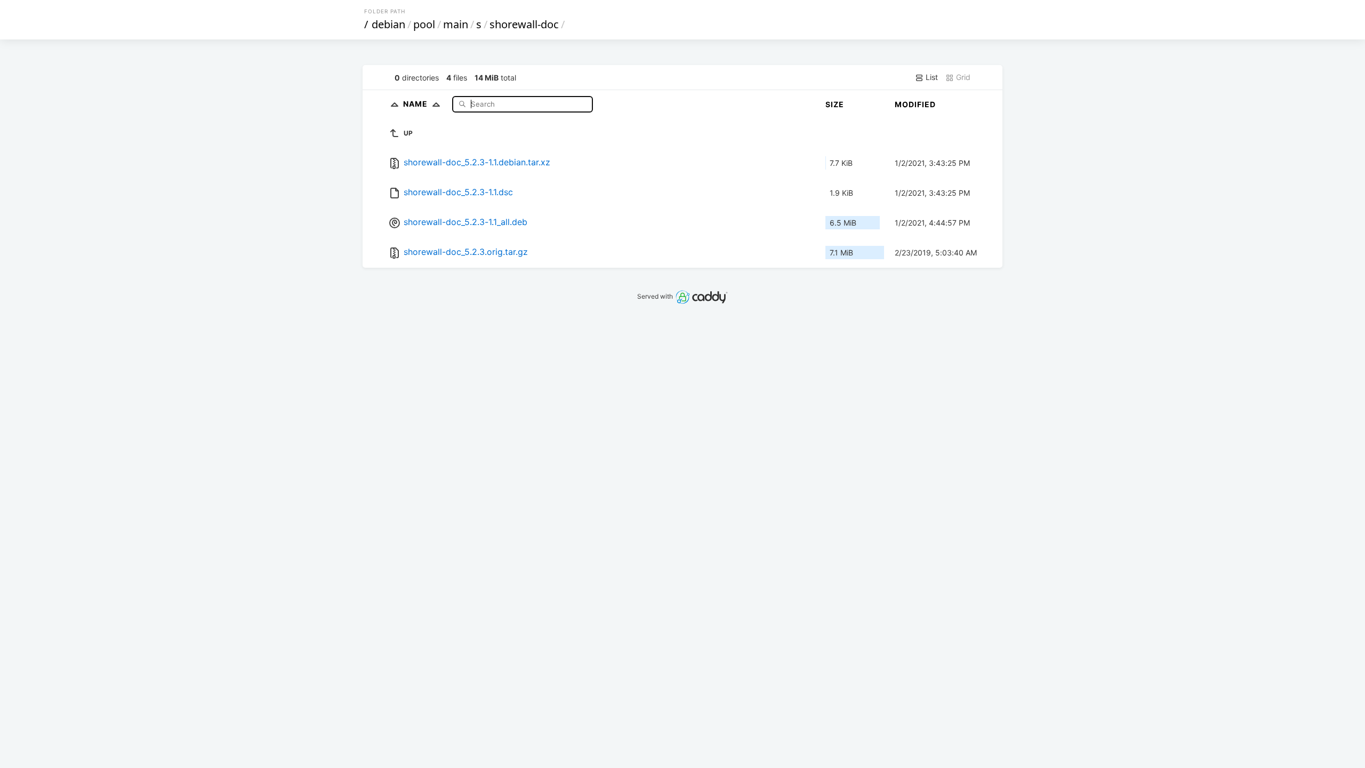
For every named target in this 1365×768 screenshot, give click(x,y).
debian (388, 24)
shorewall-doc (524, 24)
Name (416, 103)
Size (834, 104)
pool (424, 24)
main (455, 24)
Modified (915, 104)
